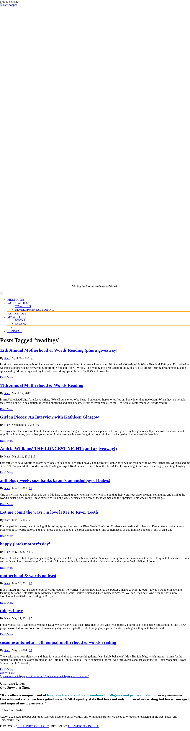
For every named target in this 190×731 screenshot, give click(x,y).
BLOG (11, 327)
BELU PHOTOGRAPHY (33, 726)
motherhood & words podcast (28, 575)
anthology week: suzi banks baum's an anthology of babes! (55, 480)
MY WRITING (16, 317)
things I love (11, 610)
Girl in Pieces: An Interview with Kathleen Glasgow (49, 417)
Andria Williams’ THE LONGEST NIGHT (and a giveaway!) (58, 448)
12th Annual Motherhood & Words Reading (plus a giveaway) (58, 350)
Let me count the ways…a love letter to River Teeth (49, 512)
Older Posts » (8, 672)
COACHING (23, 306)
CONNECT (14, 331)
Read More (6, 377)
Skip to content (9, 1)
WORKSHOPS (16, 313)
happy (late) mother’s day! (25, 543)
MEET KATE (15, 299)
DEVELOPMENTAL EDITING (34, 309)
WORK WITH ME (18, 303)
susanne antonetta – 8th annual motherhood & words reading (58, 642)
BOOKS (20, 320)
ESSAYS (20, 323)
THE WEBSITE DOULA (83, 726)
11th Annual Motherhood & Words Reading (41, 385)
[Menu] (1, 293)
